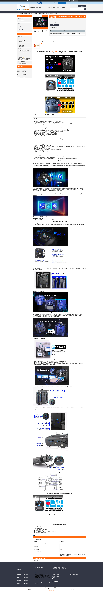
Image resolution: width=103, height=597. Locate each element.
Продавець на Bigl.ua (51, 588)
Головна (21, 11)
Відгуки (19, 26)
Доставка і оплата (53, 11)
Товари (19, 568)
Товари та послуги (29, 11)
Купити (54, 24)
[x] (34, 535)
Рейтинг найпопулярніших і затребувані (59, 567)
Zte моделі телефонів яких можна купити (59, 568)
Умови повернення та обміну (65, 11)
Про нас (19, 24)
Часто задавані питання (39, 567)
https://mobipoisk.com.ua (57, 578)
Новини (19, 21)
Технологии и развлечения (41, 11)
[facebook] (33, 535)
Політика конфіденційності (71, 589)
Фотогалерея (20, 18)
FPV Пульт (55, 51)
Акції (19, 31)
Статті (19, 23)
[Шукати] (85, 9)
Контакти (19, 569)
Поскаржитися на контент (63, 589)
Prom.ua (56, 587)
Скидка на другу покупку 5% (46, 44)
